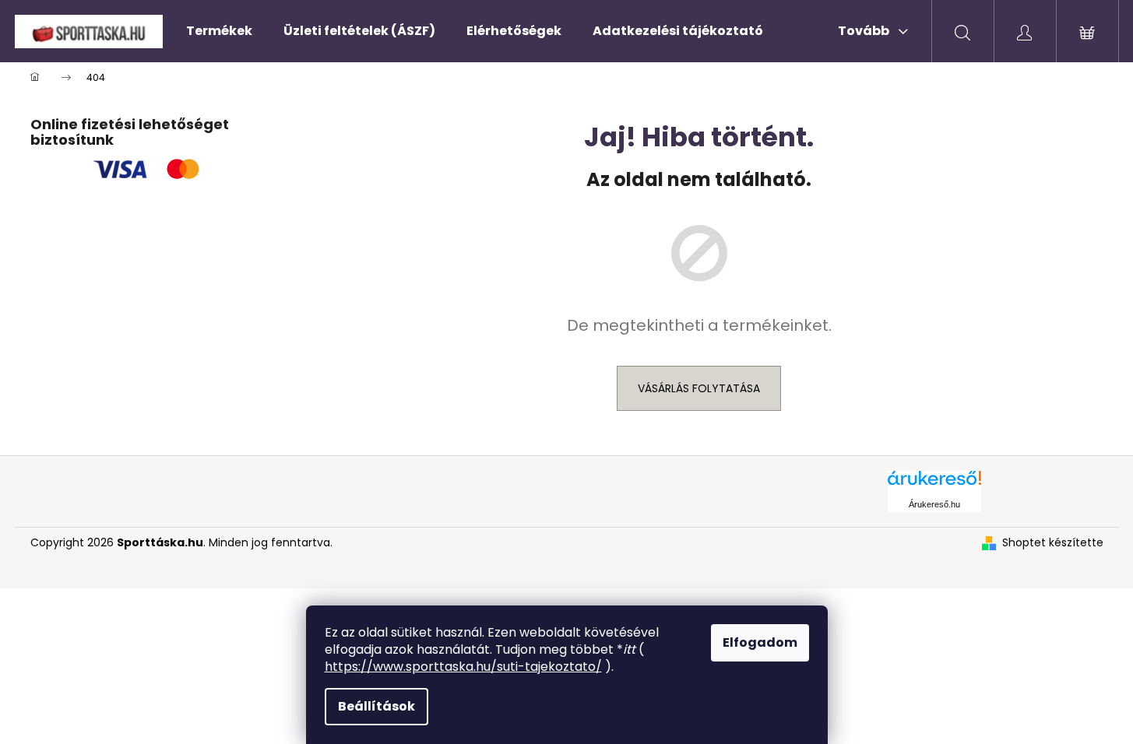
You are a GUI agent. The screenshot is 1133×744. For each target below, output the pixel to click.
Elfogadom (760, 642)
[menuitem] (219, 31)
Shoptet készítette (1052, 542)
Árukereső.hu (934, 504)
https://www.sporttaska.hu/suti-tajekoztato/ (463, 667)
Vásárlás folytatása (699, 388)
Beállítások (376, 706)
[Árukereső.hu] (934, 484)
